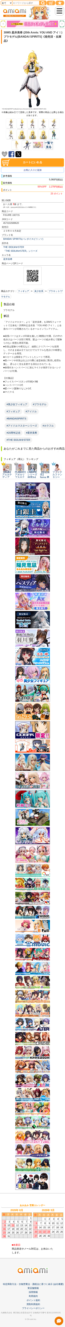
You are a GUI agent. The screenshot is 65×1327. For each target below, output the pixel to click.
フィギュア (23, 291)
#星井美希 (31, 432)
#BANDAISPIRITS (16, 418)
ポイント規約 (33, 1300)
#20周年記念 (13, 432)
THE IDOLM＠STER (13, 247)
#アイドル (31, 411)
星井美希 (7, 259)
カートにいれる (32, 162)
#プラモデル (39, 404)
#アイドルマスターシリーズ (22, 425)
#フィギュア (13, 411)
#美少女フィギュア (17, 404)
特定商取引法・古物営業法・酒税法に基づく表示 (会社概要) (33, 1284)
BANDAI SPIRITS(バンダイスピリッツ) (23, 239)
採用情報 (33, 1292)
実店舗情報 (33, 1288)
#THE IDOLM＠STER (18, 439)
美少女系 (38, 291)
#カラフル (48, 425)
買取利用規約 (33, 1304)
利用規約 (33, 1296)
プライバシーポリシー (33, 1308)
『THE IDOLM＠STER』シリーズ (20, 251)
